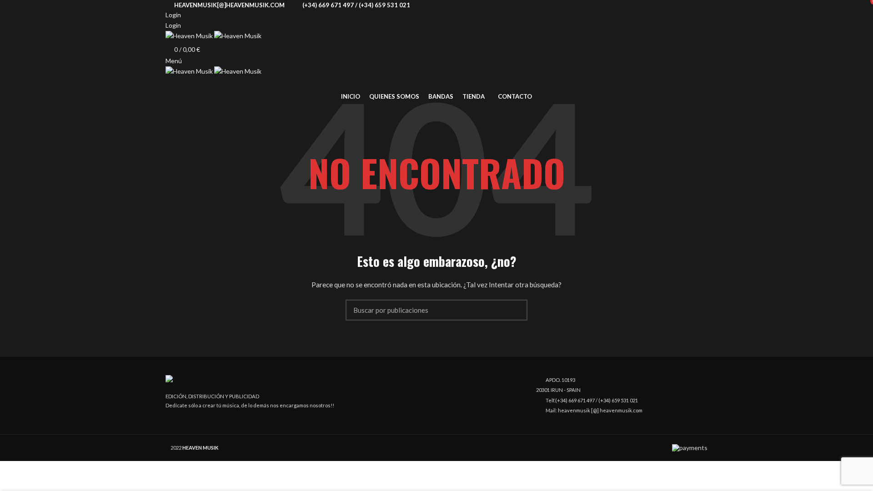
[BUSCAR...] (515, 310)
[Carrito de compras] (169, 85)
